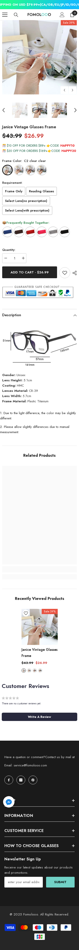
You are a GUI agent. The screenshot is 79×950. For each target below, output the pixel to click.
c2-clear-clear (24, 670)
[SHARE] (73, 273)
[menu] (4, 14)
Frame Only (13, 191)
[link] (39, 569)
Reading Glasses (41, 191)
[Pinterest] (33, 780)
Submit (60, 882)
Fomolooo (30, 914)
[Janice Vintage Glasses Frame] (40, 627)
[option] (39, 57)
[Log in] (62, 14)
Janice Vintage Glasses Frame (39, 652)
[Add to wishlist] (64, 272)
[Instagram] (20, 780)
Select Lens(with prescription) (27, 210)
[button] (64, 90)
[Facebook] (8, 780)
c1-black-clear (40, 670)
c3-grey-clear (29, 670)
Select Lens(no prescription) (26, 200)
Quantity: (8, 249)
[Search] (16, 14)
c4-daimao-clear (34, 670)
